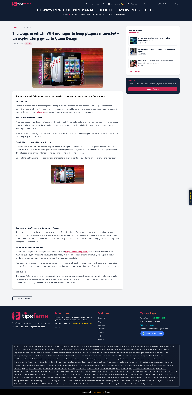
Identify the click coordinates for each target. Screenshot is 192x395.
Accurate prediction (148, 350)
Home (90, 4)
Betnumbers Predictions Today (67, 356)
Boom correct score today (111, 353)
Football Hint (32, 362)
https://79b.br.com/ (136, 384)
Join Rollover (115, 4)
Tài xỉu (162, 356)
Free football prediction (97, 346)
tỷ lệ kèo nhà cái (81, 368)
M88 (175, 371)
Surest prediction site (112, 346)
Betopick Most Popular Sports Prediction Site (140, 353)
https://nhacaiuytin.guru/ (107, 368)
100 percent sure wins (96, 353)
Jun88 (49, 374)
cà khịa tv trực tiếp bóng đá (64, 371)
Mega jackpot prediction (21, 353)
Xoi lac (91, 356)
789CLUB (38, 384)
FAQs (100, 336)
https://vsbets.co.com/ (60, 368)
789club (171, 374)
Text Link (145, 4)
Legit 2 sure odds (67, 350)
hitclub (159, 365)
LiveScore (101, 325)
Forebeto (83, 359)
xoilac (127, 371)
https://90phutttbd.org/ (92, 365)
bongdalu (98, 378)
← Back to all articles (22, 299)
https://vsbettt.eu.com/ (157, 362)
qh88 (53, 374)
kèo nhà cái (135, 365)
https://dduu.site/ (88, 384)
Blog (99, 321)
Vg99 (47, 381)
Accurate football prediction (148, 359)
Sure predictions (58, 346)
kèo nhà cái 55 (65, 374)
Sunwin (148, 365)
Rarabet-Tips (170, 346)
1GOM (157, 356)
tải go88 (154, 365)
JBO (172, 371)
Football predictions (68, 359)
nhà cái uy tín (106, 378)
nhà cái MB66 (119, 365)
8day (55, 381)
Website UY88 (157, 378)
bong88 (16, 346)
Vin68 (51, 381)
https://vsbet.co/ (48, 368)
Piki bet (64, 362)
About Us (101, 339)
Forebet (136, 359)
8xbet (143, 381)
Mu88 (40, 368)
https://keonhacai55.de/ (122, 384)
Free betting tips (92, 359)
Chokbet (69, 381)
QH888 (94, 374)
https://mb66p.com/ (65, 353)
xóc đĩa (75, 378)
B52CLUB (50, 384)
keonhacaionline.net (152, 381)
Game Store (102, 318)
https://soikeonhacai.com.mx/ (96, 381)
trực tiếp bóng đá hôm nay (105, 371)
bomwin (27, 381)
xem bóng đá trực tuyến (21, 356)
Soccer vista (44, 362)
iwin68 (64, 381)
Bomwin (77, 359)
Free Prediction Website (133, 350)
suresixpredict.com (104, 359)
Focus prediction (47, 346)
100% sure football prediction (30, 350)
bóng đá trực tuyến (78, 365)
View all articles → (135, 71)
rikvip (23, 368)
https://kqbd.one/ (161, 368)
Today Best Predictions (144, 346)
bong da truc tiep (133, 374)
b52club (69, 378)
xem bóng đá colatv (33, 365)
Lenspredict (87, 374)
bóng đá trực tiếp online (60, 384)
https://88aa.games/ (41, 374)
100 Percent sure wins (161, 353)
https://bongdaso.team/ (74, 362)
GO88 (44, 384)
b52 (27, 368)
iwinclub (142, 365)
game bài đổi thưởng (117, 378)
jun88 (161, 381)
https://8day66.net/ (108, 365)
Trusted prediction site (136, 371)
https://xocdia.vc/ (125, 381)
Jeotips (55, 356)
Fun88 (27, 374)
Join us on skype (148, 325)
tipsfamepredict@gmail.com (81, 323)
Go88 (31, 378)
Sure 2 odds (158, 350)
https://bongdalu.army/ (100, 362)
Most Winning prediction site (22, 359)
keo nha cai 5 (79, 374)
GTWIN (80, 384)
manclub (57, 378)
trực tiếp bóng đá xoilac (64, 365)
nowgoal (63, 378)
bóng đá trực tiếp (50, 371)
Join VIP (100, 4)
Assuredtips (128, 365)
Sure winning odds (116, 359)
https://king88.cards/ (112, 381)
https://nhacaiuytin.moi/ (132, 362)
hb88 (59, 381)
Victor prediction (35, 353)
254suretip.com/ (128, 359)
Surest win (17, 350)
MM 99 (118, 368)
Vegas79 (42, 381)
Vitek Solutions (98, 392)
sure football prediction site (81, 350)
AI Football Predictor (20, 365)
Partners (176, 4)
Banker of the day (55, 350)
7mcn (93, 378)
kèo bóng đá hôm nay (163, 371)
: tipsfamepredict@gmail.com (154, 329)
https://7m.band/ (87, 362)
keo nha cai (166, 378)
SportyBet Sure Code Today (127, 346)
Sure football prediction (26, 346)
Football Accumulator (158, 346)
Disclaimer (102, 329)
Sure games (166, 350)
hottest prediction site (39, 359)
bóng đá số (21, 374)
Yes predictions (39, 371)
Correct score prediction (109, 356)
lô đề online (50, 378)
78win (130, 368)
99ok (37, 381)
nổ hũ (99, 374)
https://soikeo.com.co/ (79, 381)
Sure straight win (83, 356)
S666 (145, 371)
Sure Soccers (95, 350)
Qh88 (110, 374)
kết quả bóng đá (136, 381)
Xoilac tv (122, 353)
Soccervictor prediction (54, 359)
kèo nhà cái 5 (150, 356)
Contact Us (132, 4)
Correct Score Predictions (80, 353)
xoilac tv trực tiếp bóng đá (48, 365)
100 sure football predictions (49, 353)
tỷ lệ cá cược (152, 371)
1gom (127, 378)
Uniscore (142, 374)
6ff (100, 365)
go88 (164, 365)
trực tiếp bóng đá (19, 381)
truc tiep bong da (79, 371)
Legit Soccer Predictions (71, 346)
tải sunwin (105, 374)
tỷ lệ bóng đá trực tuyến (21, 371)
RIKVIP (16, 384)
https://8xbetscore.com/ (120, 374)
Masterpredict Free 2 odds (44, 356)
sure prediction (84, 346)
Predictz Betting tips (54, 362)
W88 (15, 374)
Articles (15, 27)
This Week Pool (161, 4)
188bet (31, 371)
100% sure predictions (125, 356)
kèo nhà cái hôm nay (138, 356)
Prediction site (44, 350)
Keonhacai (124, 368)
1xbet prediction (120, 350)
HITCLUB (172, 381)
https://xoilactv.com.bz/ (147, 368)
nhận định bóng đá (148, 384)
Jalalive (58, 374)
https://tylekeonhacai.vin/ (116, 362)
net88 (33, 381)
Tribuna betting (145, 362)
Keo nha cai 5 (169, 362)
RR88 (101, 384)
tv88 (38, 362)
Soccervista (97, 356)
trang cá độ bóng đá (93, 368)
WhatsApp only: (152, 318)
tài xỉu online (38, 378)
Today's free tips (153, 89)
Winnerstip (38, 346)
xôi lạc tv (32, 356)
